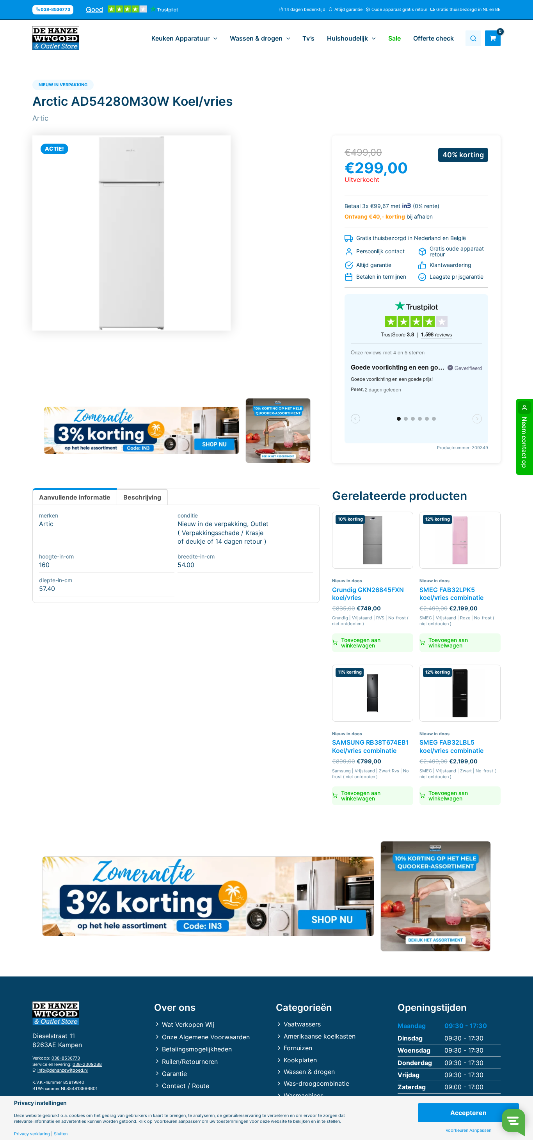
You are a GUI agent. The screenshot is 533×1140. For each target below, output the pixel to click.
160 (44, 565)
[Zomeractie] (141, 430)
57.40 (47, 588)
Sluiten (61, 1134)
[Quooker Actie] (278, 430)
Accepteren (468, 1113)
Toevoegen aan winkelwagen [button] (360, 643)
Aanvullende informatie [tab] (74, 497)
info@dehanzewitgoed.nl (62, 1070)
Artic (46, 524)
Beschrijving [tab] (142, 497)
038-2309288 (87, 1064)
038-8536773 (66, 1058)
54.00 (186, 565)
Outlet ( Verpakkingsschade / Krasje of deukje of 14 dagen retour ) (223, 532)
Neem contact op (524, 442)
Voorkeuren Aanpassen (468, 1130)
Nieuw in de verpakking (212, 524)
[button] (213, 38)
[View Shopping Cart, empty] (493, 38)
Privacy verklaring (32, 1134)
